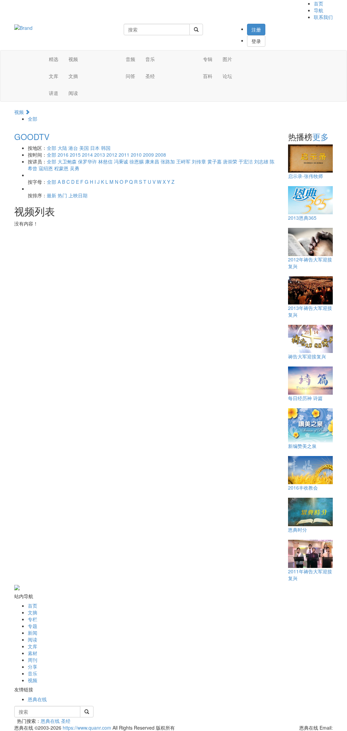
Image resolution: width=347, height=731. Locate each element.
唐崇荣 (230, 161)
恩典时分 (297, 529)
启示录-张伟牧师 (305, 176)
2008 (160, 154)
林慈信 (105, 161)
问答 (130, 76)
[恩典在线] (23, 27)
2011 (124, 154)
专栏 (32, 619)
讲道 (53, 93)
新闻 (32, 632)
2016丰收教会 (303, 487)
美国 (84, 147)
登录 (256, 41)
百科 (207, 76)
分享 (32, 666)
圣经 (150, 76)
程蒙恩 (61, 168)
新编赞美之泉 (302, 445)
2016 (63, 154)
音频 (130, 59)
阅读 (73, 93)
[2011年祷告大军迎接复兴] (313, 553)
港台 (73, 147)
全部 (32, 118)
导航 (318, 10)
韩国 (105, 147)
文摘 (73, 76)
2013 (99, 154)
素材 (32, 653)
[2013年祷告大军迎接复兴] (313, 290)
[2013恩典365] (313, 199)
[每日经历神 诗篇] (313, 380)
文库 (53, 76)
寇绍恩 (46, 168)
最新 (51, 195)
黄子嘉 (214, 161)
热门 (62, 195)
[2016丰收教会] (313, 469)
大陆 (62, 147)
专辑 (207, 59)
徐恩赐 (136, 161)
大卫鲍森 (67, 161)
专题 (32, 626)
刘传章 (199, 161)
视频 (73, 59)
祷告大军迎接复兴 (307, 356)
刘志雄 (261, 161)
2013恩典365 (302, 217)
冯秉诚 (121, 161)
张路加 (168, 161)
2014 (87, 154)
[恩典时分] (313, 511)
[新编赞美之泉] (313, 424)
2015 (75, 154)
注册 (256, 29)
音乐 (150, 59)
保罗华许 (87, 161)
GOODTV (31, 136)
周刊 (32, 659)
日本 (95, 147)
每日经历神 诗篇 (305, 398)
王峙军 (183, 161)
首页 (318, 3)
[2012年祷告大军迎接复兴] (313, 241)
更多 (320, 136)
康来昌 (152, 161)
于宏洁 (246, 161)
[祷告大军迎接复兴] (313, 338)
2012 (111, 154)
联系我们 (323, 17)
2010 (136, 154)
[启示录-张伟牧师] (313, 158)
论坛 (227, 76)
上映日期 (77, 195)
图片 (227, 59)
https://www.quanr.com (87, 727)
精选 (53, 59)
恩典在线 (37, 699)
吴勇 (74, 168)
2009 (148, 154)
